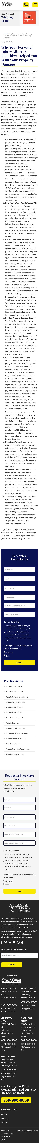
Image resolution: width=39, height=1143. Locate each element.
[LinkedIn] (10, 942)
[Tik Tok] (22, 942)
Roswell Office (8, 988)
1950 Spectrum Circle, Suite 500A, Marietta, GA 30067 (9, 1062)
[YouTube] (14, 942)
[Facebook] (1, 942)
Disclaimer (21, 1130)
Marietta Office (9, 1056)
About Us (5, 1118)
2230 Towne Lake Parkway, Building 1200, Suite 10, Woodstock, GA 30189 (28, 1030)
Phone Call (9, 653)
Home (6, 34)
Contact (4, 1114)
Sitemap (4, 1122)
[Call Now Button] (26, 4)
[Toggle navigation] (35, 4)
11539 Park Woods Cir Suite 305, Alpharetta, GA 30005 (8, 1030)
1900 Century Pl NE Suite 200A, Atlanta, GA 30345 (28, 994)
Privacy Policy (32, 1130)
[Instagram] (18, 942)
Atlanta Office (28, 988)
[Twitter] (5, 942)
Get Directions (8, 1008)
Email (7, 656)
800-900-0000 (9, 1004)
